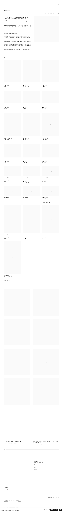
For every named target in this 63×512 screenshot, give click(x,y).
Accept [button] (60, 509)
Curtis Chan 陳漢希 (35, 257)
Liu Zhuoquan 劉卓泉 (35, 264)
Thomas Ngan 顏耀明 (35, 268)
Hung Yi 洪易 (34, 260)
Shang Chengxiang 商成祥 (25, 268)
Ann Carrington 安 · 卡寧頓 (25, 254)
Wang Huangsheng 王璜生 (35, 269)
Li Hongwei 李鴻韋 (34, 262)
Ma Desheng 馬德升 (25, 265)
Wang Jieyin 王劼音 (35, 270)
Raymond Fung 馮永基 (35, 266)
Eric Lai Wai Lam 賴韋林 (35, 258)
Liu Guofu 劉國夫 (34, 263)
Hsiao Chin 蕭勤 (24, 260)
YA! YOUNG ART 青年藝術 (25, 272)
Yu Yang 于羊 (34, 272)
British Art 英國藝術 (35, 254)
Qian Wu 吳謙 (24, 266)
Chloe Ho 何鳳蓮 (24, 257)
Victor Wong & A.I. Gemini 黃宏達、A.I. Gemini (26, 270)
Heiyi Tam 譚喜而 (34, 259)
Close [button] (42, 237)
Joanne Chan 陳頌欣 (35, 261)
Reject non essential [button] (54, 509)
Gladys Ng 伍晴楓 (24, 259)
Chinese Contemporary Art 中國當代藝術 (26, 256)
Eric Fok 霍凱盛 (24, 258)
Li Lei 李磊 (23, 263)
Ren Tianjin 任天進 (24, 267)
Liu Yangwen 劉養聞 (25, 264)
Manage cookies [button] (47, 509)
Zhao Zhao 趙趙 (24, 273)
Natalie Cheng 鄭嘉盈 (35, 265)
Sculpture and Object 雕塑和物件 (37, 267)
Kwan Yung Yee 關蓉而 (25, 262)
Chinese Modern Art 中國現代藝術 (36, 256)
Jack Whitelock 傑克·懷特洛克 (26, 261)
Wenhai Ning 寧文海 (25, 271)
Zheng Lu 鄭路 (34, 273)
